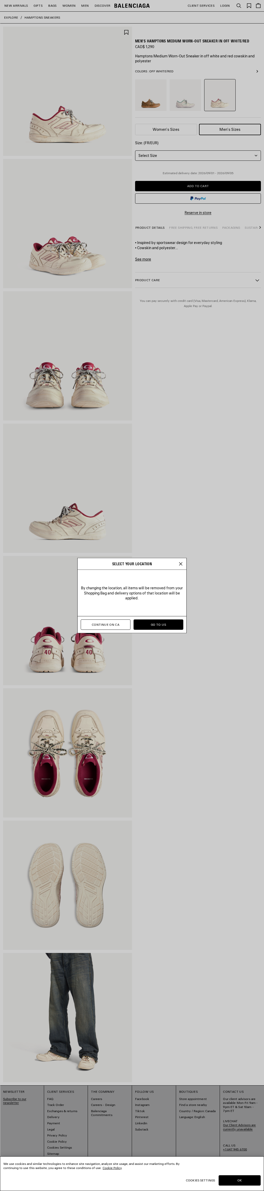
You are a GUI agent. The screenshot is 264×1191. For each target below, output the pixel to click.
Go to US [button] (158, 625)
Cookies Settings (200, 1180)
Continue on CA (105, 625)
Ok (239, 1180)
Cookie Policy (112, 1168)
